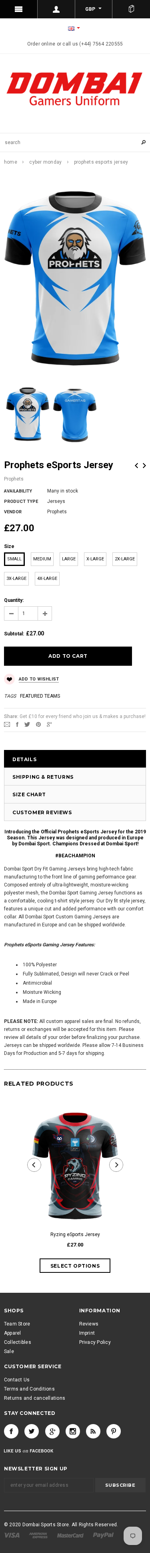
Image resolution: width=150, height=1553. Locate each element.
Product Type (21, 501)
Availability (18, 491)
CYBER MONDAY (45, 162)
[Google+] (49, 724)
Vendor (13, 511)
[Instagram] (73, 1431)
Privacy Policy (95, 1342)
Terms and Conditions (29, 1389)
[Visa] (12, 1535)
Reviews (89, 1324)
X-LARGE (95, 559)
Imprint (87, 1333)
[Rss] (93, 1431)
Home (10, 162)
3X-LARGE (16, 578)
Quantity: (14, 600)
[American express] (39, 1535)
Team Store (17, 1324)
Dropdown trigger (56, 9)
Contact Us (17, 1380)
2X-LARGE (125, 559)
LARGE (69, 559)
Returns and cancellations (34, 1398)
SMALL (14, 559)
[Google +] (52, 1431)
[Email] (7, 724)
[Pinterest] (38, 724)
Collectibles (17, 1342)
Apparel (12, 1333)
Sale (9, 1351)
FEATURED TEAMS (40, 696)
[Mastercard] (71, 1535)
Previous (136, 465)
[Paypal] (103, 1535)
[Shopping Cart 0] (131, 9)
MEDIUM (42, 559)
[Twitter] (27, 724)
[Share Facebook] (17, 724)
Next (144, 465)
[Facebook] (11, 1431)
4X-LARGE (47, 578)
